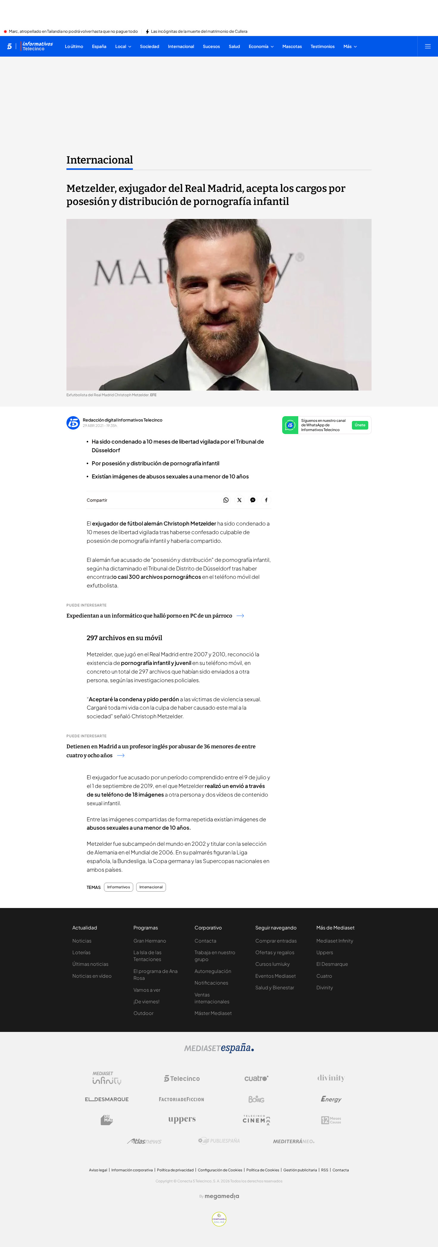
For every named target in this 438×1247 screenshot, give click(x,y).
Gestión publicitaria (300, 1170)
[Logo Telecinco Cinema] (256, 1120)
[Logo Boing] (256, 1099)
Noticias (81, 940)
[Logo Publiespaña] (219, 1141)
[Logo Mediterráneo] (294, 1141)
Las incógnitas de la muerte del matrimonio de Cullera (199, 31)
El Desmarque (332, 964)
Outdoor (143, 1013)
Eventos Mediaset (275, 976)
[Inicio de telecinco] (9, 46)
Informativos (118, 887)
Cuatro (324, 976)
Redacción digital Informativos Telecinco (122, 420)
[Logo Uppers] (182, 1120)
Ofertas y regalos (274, 952)
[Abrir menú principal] (428, 46)
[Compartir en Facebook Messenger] (253, 500)
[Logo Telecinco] (182, 1078)
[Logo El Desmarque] (106, 1099)
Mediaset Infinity (334, 940)
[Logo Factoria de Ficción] (181, 1099)
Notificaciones (211, 982)
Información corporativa (132, 1170)
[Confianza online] (219, 1224)
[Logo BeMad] (107, 1120)
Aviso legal (98, 1170)
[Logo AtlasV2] (144, 1141)
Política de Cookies (262, 1170)
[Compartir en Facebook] (266, 500)
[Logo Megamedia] (222, 1196)
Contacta (205, 940)
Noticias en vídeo (92, 976)
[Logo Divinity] (331, 1078)
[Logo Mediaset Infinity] (107, 1078)
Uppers (324, 952)
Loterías (81, 952)
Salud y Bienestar (274, 987)
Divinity (324, 987)
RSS (324, 1170)
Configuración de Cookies (220, 1170)
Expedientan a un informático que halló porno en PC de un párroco (149, 615)
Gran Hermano (149, 940)
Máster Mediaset (213, 1013)
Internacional (99, 160)
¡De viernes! (146, 1001)
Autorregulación (213, 971)
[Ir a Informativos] (36, 46)
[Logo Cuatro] (256, 1078)
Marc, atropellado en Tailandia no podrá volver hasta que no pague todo (73, 31)
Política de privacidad (175, 1170)
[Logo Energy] (331, 1099)
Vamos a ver (146, 990)
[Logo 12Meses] (331, 1120)
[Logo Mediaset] (219, 1051)
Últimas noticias (90, 964)
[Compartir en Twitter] (239, 500)
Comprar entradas (276, 940)
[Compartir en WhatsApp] (226, 500)
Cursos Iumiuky (272, 964)
